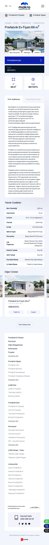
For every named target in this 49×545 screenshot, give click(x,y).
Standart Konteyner (16, 430)
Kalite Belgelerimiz (15, 345)
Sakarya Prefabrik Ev (16, 493)
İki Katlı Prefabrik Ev (15, 417)
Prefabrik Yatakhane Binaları (19, 376)
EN (10, 6)
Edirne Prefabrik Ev (15, 486)
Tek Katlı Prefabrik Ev (16, 414)
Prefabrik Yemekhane (16, 372)
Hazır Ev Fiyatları (14, 410)
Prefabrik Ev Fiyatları (16, 15)
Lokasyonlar (13, 464)
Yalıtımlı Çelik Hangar (16, 454)
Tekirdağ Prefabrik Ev (16, 490)
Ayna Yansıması (15, 52)
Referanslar (12, 348)
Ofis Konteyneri (14, 434)
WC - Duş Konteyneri (16, 441)
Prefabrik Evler (26, 23)
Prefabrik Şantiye (15, 369)
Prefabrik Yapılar (39, 15)
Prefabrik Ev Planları (16, 337)
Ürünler (16, 23)
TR (6, 6)
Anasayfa (8, 23)
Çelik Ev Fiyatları (14, 389)
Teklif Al (36, 52)
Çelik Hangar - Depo (16, 450)
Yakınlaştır (27, 52)
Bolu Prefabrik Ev (14, 475)
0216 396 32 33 (27, 519)
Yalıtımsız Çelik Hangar (17, 457)
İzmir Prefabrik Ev (15, 468)
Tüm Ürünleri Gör (24, 324)
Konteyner (12, 426)
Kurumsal (11, 341)
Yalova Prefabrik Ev (15, 479)
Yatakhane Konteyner (16, 437)
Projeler (11, 352)
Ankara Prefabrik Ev (15, 471)
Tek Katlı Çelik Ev (14, 392)
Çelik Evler (12, 385)
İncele (33, 312)
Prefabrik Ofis (13, 365)
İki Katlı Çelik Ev (14, 396)
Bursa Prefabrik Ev (15, 482)
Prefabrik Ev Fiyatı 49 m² (19, 301)
